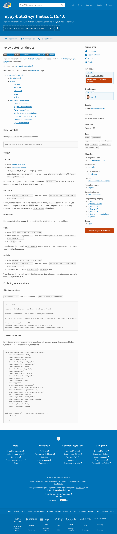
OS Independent (94, 194)
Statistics (44, 457)
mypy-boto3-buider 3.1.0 (23, 66)
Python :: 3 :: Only (95, 204)
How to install (15, 78)
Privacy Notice (100, 460)
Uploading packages (15, 454)
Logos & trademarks (44, 460)
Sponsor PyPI (73, 460)
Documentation (94, 55)
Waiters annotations (21, 110)
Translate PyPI (71, 457)
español (16, 511)
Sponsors (89, 5)
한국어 (112, 511)
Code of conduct (100, 457)
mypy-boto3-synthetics (15, 75)
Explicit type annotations (19, 100)
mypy (73, 59)
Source (90, 58)
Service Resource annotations (25, 113)
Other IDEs (18, 91)
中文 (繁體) (82, 511)
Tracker (91, 62)
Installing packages (14, 451)
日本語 (29, 511)
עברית (98, 511)
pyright (6, 61)
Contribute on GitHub (72, 454)
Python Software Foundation (57, 490)
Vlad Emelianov (97, 108)
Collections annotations (23, 119)
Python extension (18, 164)
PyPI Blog (43, 451)
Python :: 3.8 (93, 211)
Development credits (72, 463)
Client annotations (21, 103)
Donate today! (58, 484)
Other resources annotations (25, 116)
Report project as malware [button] (99, 230)
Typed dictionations (21, 123)
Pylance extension (19, 167)
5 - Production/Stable (96, 160)
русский (90, 511)
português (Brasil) (39, 511)
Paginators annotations (23, 107)
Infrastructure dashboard (43, 454)
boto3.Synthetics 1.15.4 (29, 59)
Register (109, 5)
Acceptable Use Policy (100, 463)
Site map (58, 496)
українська (50, 511)
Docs (80, 5)
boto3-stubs (35, 70)
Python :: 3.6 (93, 206)
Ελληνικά (58, 511)
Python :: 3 (92, 201)
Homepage (92, 51)
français (23, 511)
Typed (90, 223)
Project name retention (15, 460)
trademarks (80, 488)
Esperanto (105, 511)
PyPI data (89, 72)
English (91, 187)
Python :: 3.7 (93, 209)
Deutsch (65, 511)
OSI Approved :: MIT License (99, 181)
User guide (15, 457)
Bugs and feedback (73, 451)
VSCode (59, 59)
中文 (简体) (73, 511)
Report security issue (101, 454)
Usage (12, 81)
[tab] (11, 39)
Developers (92, 174)
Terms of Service (100, 451)
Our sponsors (44, 463)
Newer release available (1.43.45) (96, 81)
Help (73, 5)
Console (91, 167)
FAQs (16, 463)
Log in (99, 5)
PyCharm (66, 59)
